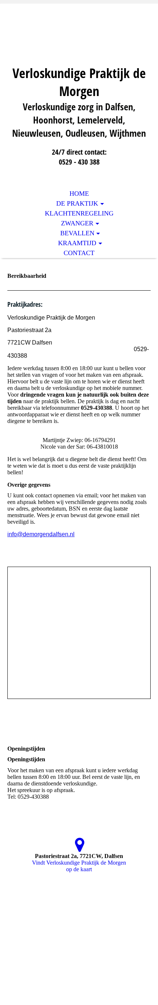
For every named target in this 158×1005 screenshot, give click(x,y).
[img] (79, 39)
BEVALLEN (77, 233)
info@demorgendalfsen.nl (41, 534)
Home (79, 193)
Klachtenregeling (79, 213)
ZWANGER (77, 223)
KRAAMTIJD (77, 243)
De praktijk (77, 203)
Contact (79, 253)
